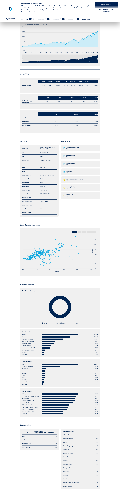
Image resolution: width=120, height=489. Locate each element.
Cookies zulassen (106, 4)
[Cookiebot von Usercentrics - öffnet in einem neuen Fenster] (10, 19)
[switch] (47, 19)
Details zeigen (86, 19)
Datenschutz (33, 11)
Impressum (24, 11)
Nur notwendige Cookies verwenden (106, 10)
